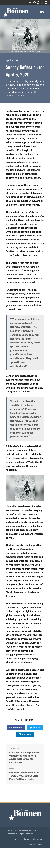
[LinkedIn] (46, 2)
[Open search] (30, 2)
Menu (42, 12)
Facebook (17, 727)
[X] (42, 2)
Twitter (37, 727)
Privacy (17, 839)
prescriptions (13, 627)
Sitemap (31, 844)
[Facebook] (34, 2)
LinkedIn (26, 734)
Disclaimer (37, 839)
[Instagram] (38, 2)
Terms (26, 839)
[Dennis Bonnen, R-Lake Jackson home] (16, 12)
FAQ (40, 844)
